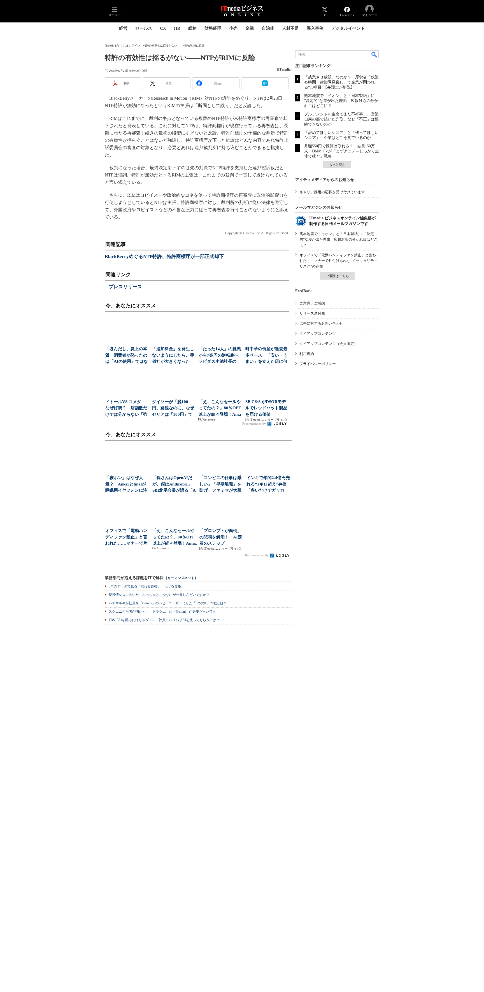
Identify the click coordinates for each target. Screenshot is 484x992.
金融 (249, 28)
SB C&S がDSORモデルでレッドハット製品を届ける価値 (266, 408)
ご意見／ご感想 (312, 303)
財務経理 (212, 28)
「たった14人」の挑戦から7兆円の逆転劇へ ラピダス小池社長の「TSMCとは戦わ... (220, 356)
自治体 (268, 28)
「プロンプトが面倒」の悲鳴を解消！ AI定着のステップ (220, 536)
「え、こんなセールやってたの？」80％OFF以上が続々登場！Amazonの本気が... (220, 408)
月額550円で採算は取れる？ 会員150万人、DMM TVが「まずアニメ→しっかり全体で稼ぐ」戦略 (341, 151)
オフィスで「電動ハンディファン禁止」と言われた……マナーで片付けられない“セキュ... (127, 537)
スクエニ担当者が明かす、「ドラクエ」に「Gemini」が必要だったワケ (162, 612)
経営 (123, 28)
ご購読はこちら (337, 276)
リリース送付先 (312, 313)
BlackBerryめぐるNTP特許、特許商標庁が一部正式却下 (164, 256)
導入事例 (315, 28)
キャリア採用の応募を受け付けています (332, 192)
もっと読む (337, 165)
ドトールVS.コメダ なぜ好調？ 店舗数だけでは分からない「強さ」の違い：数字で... (126, 408)
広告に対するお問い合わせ (321, 323)
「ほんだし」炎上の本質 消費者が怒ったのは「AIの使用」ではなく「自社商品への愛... (126, 356)
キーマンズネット (180, 578)
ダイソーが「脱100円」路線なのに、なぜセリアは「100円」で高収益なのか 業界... (173, 408)
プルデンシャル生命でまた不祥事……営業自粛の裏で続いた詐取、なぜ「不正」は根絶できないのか (341, 119)
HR (177, 28)
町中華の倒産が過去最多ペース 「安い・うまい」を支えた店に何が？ (266, 356)
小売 (233, 28)
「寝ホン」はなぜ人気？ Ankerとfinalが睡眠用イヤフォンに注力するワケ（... (126, 484)
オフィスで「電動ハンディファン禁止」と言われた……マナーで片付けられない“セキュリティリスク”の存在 (338, 260)
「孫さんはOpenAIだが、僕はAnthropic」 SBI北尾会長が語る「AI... (174, 484)
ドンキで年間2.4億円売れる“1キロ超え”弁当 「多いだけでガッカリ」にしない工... (268, 484)
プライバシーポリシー (317, 364)
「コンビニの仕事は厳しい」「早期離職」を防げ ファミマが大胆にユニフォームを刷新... (220, 484)
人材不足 (290, 28)
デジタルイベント (348, 28)
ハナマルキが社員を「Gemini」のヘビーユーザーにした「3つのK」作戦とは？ (168, 603)
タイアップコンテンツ (317, 333)
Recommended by (254, 423)
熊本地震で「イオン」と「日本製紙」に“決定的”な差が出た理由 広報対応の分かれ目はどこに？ (341, 101)
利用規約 (306, 354)
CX (163, 28)
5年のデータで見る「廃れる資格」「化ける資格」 (146, 586)
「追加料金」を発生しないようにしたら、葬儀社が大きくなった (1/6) (173, 356)
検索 (374, 54)
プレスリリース (125, 286)
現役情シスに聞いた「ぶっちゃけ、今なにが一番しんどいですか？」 (161, 595)
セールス (143, 28)
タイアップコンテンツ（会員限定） (328, 343)
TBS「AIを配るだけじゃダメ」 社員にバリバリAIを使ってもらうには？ (164, 620)
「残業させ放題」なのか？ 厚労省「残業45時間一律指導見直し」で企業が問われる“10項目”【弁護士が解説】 (341, 82)
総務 (192, 28)
